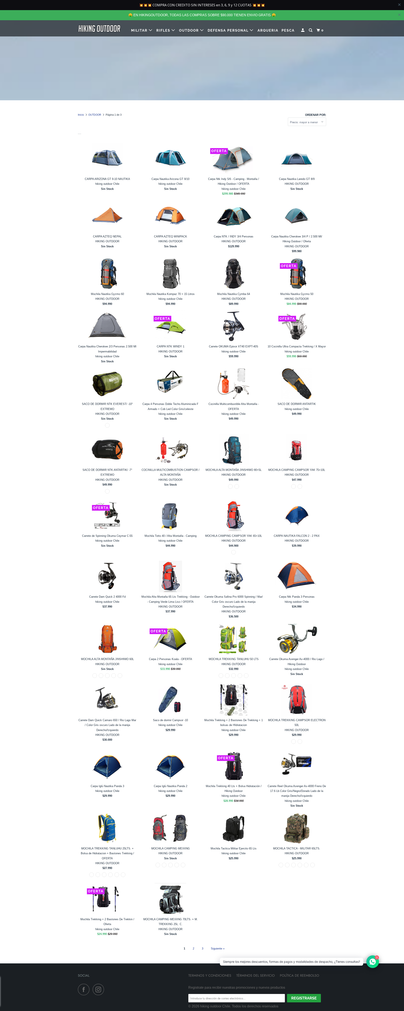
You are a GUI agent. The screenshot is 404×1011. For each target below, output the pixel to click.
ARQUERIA (268, 30)
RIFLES (163, 30)
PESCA (288, 30)
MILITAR (140, 30)
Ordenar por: (315, 114)
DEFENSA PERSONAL (229, 30)
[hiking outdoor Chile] (99, 28)
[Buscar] (311, 30)
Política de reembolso (299, 975)
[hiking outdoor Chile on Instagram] (99, 989)
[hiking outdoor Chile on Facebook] (85, 989)
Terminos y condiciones (209, 975)
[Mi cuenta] (303, 30)
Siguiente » (218, 948)
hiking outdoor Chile (215, 1006)
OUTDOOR (189, 30)
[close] (399, 15)
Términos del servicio (255, 975)
